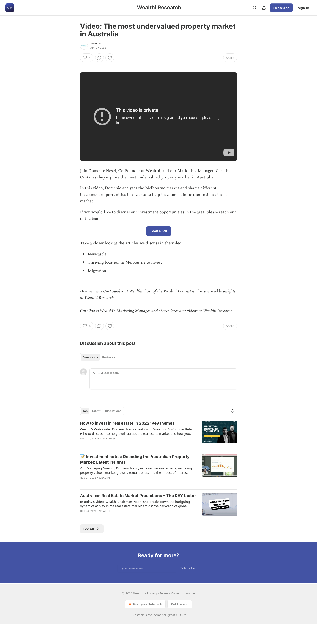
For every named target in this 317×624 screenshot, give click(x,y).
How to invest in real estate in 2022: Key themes (127, 423)
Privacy (152, 593)
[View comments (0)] (99, 57)
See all (88, 529)
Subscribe (281, 8)
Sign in (303, 8)
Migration (97, 271)
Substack (137, 615)
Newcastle (97, 254)
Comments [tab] (90, 357)
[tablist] (98, 357)
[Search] (254, 7)
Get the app (179, 604)
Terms (164, 593)
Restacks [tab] (108, 357)
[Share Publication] (264, 7)
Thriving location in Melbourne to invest (125, 262)
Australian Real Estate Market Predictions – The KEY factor (138, 495)
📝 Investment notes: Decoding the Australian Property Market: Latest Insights (135, 459)
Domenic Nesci (107, 438)
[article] (158, 434)
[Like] (83, 516)
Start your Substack (147, 604)
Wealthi (95, 43)
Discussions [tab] (113, 411)
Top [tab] (85, 411)
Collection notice (183, 593)
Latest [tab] (96, 411)
